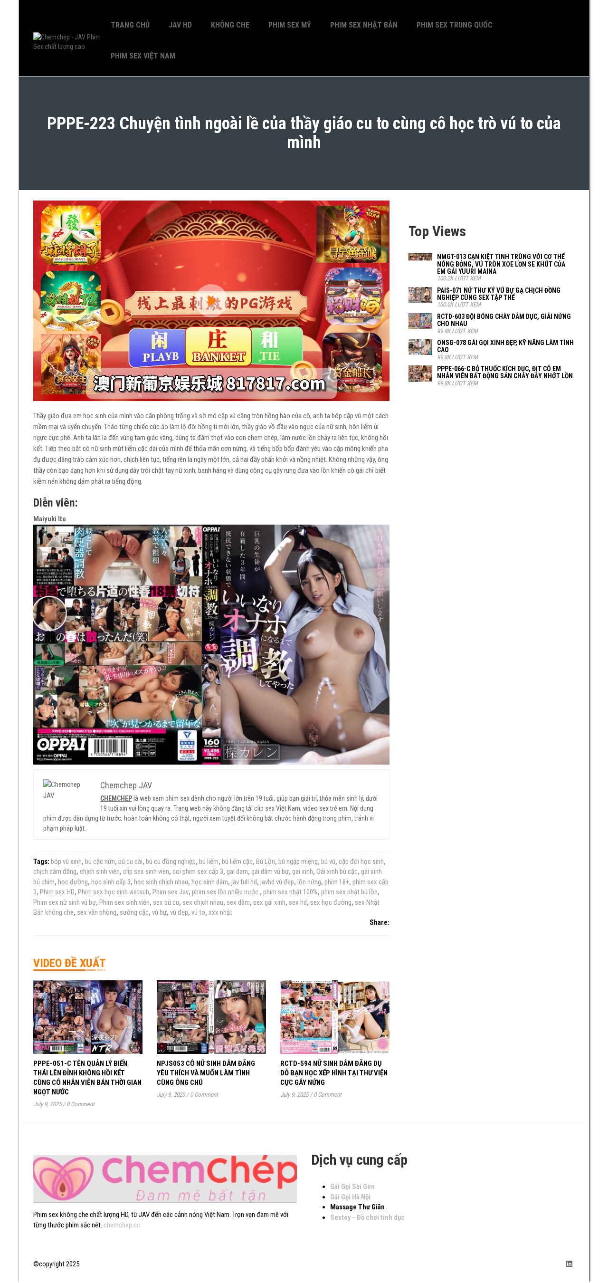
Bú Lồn (265, 861)
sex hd (298, 902)
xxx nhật (220, 912)
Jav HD (180, 24)
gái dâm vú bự (270, 871)
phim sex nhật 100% (290, 892)
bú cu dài (130, 861)
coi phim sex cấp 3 (197, 871)
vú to (198, 912)
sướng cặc (134, 912)
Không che (230, 24)
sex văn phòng (96, 912)
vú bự (159, 912)
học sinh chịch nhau (161, 882)
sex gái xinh (269, 902)
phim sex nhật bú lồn (349, 892)
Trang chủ (130, 24)
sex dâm (238, 902)
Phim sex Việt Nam (143, 55)
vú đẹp (179, 912)
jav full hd (244, 882)
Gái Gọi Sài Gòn (352, 1186)
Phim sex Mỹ (289, 24)
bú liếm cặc (237, 861)
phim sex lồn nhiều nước (226, 892)
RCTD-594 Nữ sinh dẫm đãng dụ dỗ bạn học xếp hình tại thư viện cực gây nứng (334, 1073)
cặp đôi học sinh (361, 861)
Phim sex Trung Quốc (455, 24)
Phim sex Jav (170, 892)
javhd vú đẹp (277, 882)
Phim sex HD (57, 892)
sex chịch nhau (202, 902)
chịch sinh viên (100, 871)
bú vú (328, 861)
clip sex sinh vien (146, 871)
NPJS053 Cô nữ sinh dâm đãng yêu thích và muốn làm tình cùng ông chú (206, 1073)
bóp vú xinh (66, 861)
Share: (380, 922)
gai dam (237, 871)
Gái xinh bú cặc (337, 871)
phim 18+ (336, 882)
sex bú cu (166, 902)
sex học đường (331, 902)
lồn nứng (309, 882)
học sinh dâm (209, 882)
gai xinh (302, 871)
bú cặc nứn (100, 861)
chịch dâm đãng (54, 871)
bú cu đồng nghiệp (171, 861)
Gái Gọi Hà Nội (350, 1197)
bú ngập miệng (298, 861)
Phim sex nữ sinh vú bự (64, 902)
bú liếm (208, 861)
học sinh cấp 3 (111, 882)
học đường (73, 882)
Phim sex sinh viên (124, 902)
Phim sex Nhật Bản (364, 24)
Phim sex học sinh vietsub (113, 892)
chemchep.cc (122, 1225)
